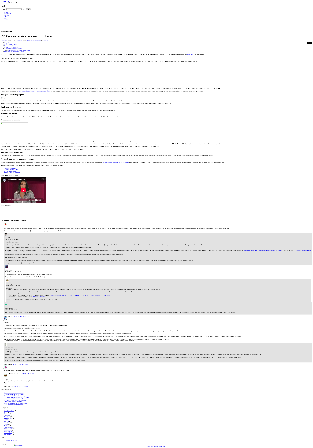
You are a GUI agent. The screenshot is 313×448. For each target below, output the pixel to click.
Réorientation (7, 430)
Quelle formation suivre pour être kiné (13, 404)
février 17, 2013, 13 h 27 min (21, 316)
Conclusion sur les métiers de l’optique (14, 51)
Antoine (4, 40)
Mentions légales (161, 446)
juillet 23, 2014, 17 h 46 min (20, 386)
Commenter (19, 40)
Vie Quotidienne (8, 434)
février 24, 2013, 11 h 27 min (26, 373)
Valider (24, 9)
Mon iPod (6, 421)
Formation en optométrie (10, 168)
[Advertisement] (30, 25)
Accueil (6, 12)
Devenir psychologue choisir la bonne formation (16, 397)
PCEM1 (6, 425)
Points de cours (8, 427)
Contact (6, 19)
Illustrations (7, 416)
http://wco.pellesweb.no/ (39, 296)
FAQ (5, 18)
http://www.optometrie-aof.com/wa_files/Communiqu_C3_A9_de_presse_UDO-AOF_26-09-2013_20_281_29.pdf (80, 295)
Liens (5, 16)
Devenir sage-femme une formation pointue (15, 400)
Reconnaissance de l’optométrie (12, 172)
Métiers (6, 419)
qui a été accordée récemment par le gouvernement (116, 162)
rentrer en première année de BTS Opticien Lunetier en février (34, 91)
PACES (39, 40)
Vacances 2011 (8, 433)
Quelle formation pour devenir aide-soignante (15, 403)
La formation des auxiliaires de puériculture (15, 394)
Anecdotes (6, 414)
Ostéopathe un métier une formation (13, 401)
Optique (28, 40)
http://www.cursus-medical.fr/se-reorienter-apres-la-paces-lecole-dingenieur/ (263, 250)
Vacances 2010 (8, 431)
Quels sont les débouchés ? (11, 45)
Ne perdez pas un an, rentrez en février (14, 43)
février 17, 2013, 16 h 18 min (20, 364)
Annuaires (150, 446)
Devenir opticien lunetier (12, 47)
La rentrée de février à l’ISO (11, 169)
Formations (7, 415)
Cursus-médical (5, 1)
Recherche (3, 9)
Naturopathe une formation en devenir (13, 393)
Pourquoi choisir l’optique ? (11, 44)
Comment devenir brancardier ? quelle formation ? (17, 398)
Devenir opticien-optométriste (14, 48)
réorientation (45, 40)
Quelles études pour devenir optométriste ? (19, 50)
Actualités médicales (9, 411)
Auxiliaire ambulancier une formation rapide (15, 395)
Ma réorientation (8, 418)
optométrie (34, 40)
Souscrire (6, 15)
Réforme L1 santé (8, 428)
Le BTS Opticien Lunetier (10, 171)
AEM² (5, 412)
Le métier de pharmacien (10, 440)
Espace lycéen (7, 13)
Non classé (7, 422)
